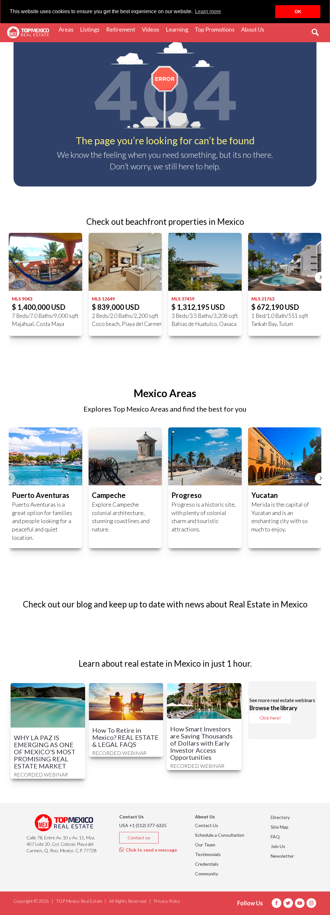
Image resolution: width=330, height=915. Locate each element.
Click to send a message (150, 850)
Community (206, 873)
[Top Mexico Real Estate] (28, 32)
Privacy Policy (167, 901)
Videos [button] (152, 29)
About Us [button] (254, 29)
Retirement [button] (122, 29)
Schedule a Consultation (219, 835)
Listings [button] (91, 29)
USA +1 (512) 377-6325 (143, 825)
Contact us (139, 837)
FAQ (275, 836)
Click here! (270, 717)
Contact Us (206, 825)
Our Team (205, 844)
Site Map (279, 827)
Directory (280, 817)
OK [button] (298, 11)
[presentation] (9, 277)
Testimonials (208, 854)
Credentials (206, 864)
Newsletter (282, 856)
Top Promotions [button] (216, 29)
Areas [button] (68, 29)
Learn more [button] (208, 11)
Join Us (278, 846)
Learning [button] (178, 29)
